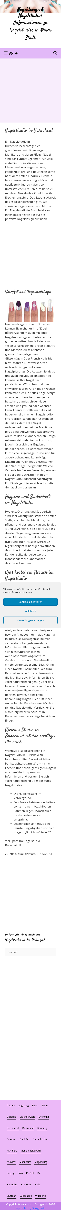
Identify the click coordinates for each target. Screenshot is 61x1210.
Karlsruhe (12, 1184)
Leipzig (10, 1173)
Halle (37, 1184)
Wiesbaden (26, 1195)
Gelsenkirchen (40, 1139)
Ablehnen (30, 611)
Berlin (35, 1105)
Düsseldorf (13, 1128)
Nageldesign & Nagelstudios (30, 12)
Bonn (45, 1105)
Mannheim (25, 1161)
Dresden (11, 1139)
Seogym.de (38, 1208)
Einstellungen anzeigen (30, 620)
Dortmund (28, 1128)
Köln (20, 1173)
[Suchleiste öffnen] (55, 53)
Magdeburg (40, 1161)
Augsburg (23, 1105)
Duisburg (42, 1128)
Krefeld (30, 1173)
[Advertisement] (30, 90)
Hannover (26, 1184)
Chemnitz (43, 1116)
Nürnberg (12, 1150)
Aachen (11, 1105)
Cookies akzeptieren (30, 601)
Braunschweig (27, 1116)
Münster (11, 1161)
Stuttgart (11, 1195)
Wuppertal (40, 1195)
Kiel (39, 1173)
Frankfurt (24, 1139)
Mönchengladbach (31, 1150)
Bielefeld (11, 1116)
